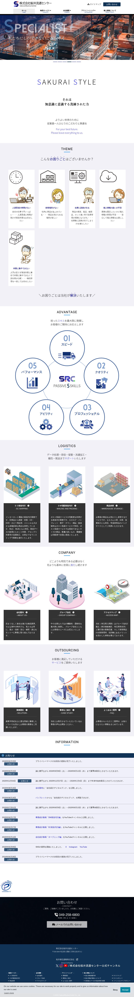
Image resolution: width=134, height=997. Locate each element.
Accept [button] (125, 990)
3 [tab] (64, 63)
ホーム (24, 11)
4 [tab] (68, 63)
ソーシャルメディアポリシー (121, 981)
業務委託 (65, 975)
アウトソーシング (87, 11)
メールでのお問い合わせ (68, 924)
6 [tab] (78, 63)
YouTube (83, 847)
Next (128, 37)
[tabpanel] (67, 37)
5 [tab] (73, 63)
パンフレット (41, 798)
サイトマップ (95, 4)
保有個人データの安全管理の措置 (95, 981)
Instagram (73, 847)
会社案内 (39, 788)
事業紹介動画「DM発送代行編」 (49, 817)
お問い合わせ (111, 4)
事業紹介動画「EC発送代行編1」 (49, 827)
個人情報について (110, 11)
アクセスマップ (41, 981)
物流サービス (45, 11)
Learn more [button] (9, 993)
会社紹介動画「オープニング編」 (49, 837)
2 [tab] (59, 63)
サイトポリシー (118, 978)
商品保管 (12, 981)
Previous (6, 37)
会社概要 (66, 11)
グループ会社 (40, 978)
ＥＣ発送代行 (13, 975)
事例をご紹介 (66, 978)
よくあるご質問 (67, 981)
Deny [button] (115, 990)
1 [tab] (54, 63)
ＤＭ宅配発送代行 (14, 978)
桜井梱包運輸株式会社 (66, 959)
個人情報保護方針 (90, 975)
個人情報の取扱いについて (93, 978)
